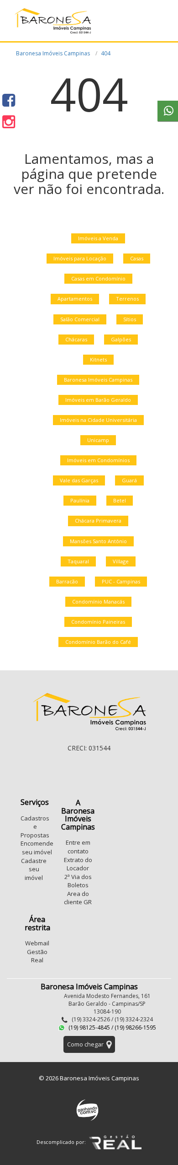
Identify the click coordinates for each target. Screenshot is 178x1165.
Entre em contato (78, 846)
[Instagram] (8, 121)
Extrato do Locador (78, 864)
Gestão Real (37, 956)
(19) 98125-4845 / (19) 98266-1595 (111, 1027)
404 (105, 53)
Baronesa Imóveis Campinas (53, 53)
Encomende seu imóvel (37, 847)
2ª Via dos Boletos (78, 881)
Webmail (37, 943)
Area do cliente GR (78, 898)
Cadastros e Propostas (35, 826)
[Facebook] (8, 100)
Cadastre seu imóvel (34, 869)
